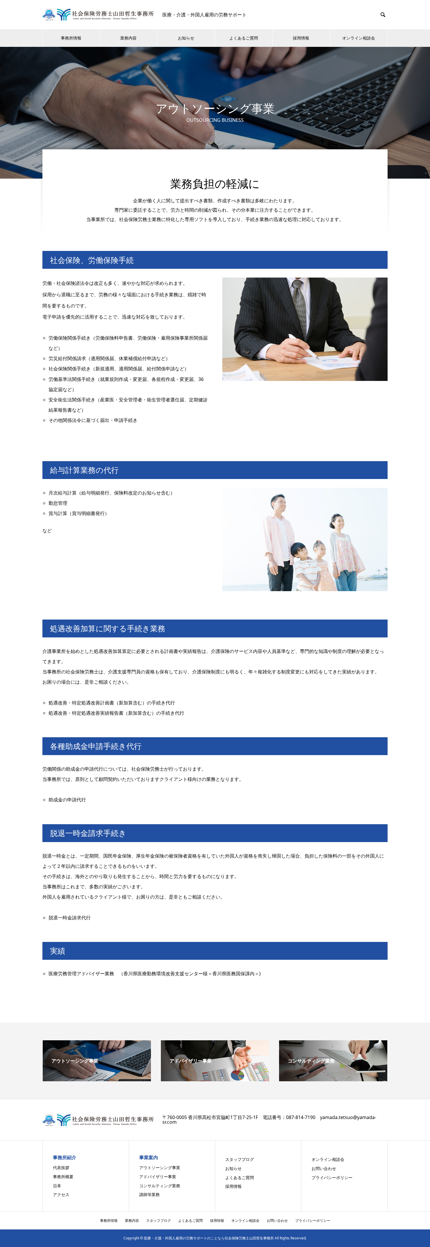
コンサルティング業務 (159, 1185)
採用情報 (301, 38)
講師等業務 (149, 1194)
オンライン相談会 (358, 38)
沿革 (57, 1185)
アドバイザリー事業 (157, 1176)
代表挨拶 (61, 1167)
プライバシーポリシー (332, 1177)
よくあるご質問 (243, 38)
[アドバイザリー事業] (215, 1079)
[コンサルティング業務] (333, 1079)
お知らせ (186, 38)
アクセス (61, 1194)
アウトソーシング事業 (159, 1167)
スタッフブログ (239, 1159)
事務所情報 (71, 38)
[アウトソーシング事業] (97, 1079)
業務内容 (128, 38)
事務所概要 (63, 1176)
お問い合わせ (324, 1168)
